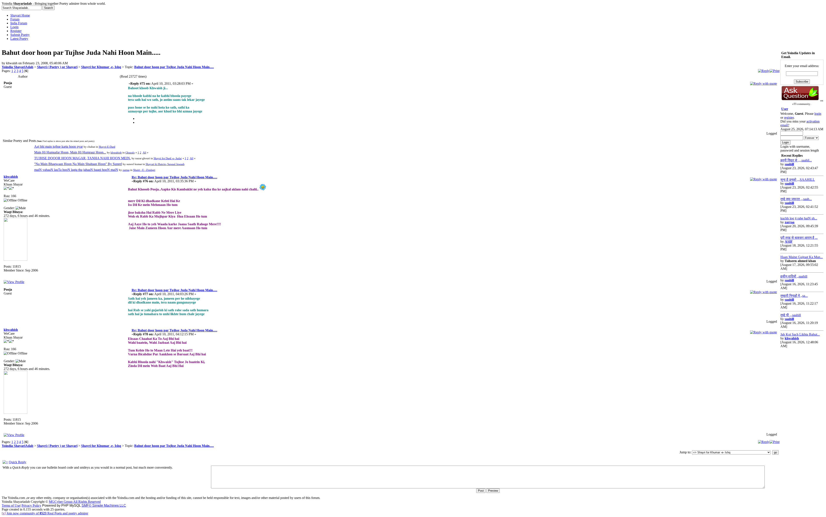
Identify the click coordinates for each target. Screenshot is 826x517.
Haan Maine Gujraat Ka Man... (801, 257)
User (784, 109)
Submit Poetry (20, 35)
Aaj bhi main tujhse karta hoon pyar (58, 146)
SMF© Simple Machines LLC (104, 505)
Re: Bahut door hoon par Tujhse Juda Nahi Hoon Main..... (174, 177)
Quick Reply (17, 462)
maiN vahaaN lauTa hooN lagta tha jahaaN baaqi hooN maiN (76, 170)
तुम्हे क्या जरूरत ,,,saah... (796, 199)
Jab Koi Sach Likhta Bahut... (800, 334)
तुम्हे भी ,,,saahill (790, 315)
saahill (789, 164)
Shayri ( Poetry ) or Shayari (57, 67)
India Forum (18, 23)
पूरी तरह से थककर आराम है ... (799, 237)
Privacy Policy (31, 505)
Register (16, 31)
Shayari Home (20, 15)
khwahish (116, 152)
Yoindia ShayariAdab (17, 67)
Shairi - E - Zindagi (144, 170)
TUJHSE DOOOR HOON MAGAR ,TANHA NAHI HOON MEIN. (82, 158)
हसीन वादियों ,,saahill (793, 276)
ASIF (789, 241)
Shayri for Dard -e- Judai (168, 158)
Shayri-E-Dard (107, 146)
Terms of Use (11, 505)
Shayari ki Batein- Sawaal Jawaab (165, 164)
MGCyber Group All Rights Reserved (75, 501)
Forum (14, 19)
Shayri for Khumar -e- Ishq (101, 67)
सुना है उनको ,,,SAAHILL (797, 179)
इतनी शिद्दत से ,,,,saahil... (796, 160)
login (817, 113)
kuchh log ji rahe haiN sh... (798, 218)
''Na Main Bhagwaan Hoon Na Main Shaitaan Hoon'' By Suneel (78, 164)
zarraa (126, 170)
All (144, 152)
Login (14, 27)
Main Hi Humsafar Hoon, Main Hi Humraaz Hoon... (70, 152)
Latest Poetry (19, 38)
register (789, 117)
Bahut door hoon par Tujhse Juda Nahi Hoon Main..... (174, 67)
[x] (4, 513)
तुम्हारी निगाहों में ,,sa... (794, 296)
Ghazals (130, 152)
